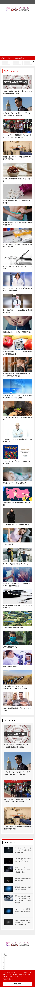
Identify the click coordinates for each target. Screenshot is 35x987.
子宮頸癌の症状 (8, 544)
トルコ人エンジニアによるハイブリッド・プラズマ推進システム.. (23, 870)
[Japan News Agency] (17, 944)
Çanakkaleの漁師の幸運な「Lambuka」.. (16, 564)
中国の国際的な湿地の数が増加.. (13, 627)
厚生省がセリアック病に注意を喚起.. (15, 483)
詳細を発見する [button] (8, 979)
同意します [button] (17, 983)
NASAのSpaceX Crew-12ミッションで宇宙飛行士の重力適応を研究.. (23, 850)
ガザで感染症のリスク (10, 647)
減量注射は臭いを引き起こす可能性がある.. (17, 332)
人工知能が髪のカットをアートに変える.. (16, 524)
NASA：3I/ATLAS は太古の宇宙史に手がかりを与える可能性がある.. (23, 922)
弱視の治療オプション (10, 666)
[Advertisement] (17, 32)
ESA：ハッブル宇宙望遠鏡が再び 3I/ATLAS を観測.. (22, 911)
